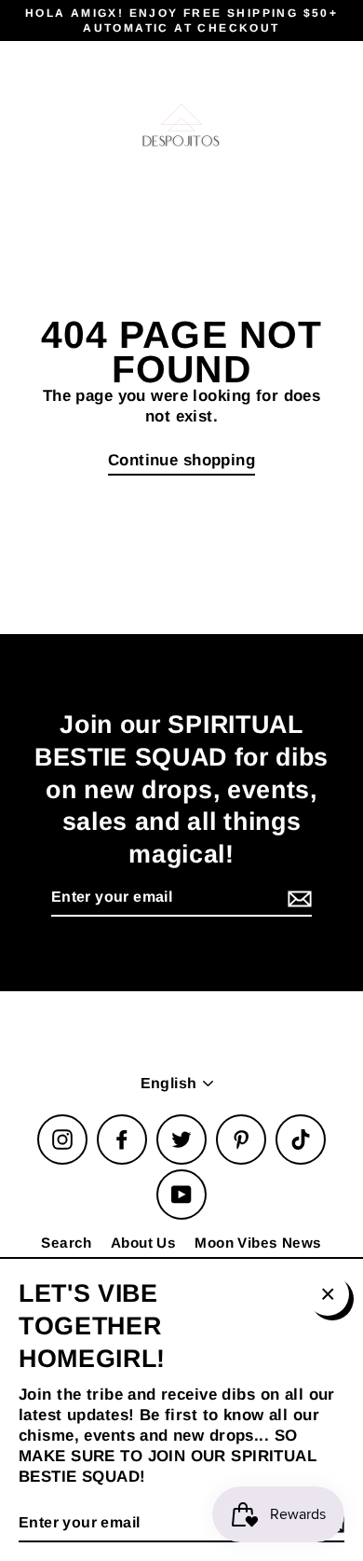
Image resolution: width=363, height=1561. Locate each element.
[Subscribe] (297, 898)
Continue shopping (181, 460)
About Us (143, 1242)
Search (66, 1242)
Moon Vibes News (258, 1242)
